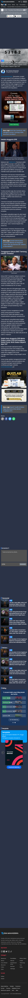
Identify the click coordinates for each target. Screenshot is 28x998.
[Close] (22, 481)
